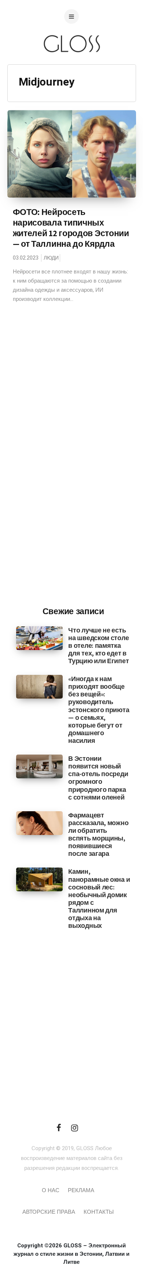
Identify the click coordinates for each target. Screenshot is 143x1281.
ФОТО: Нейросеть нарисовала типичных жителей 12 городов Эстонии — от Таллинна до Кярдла (71, 228)
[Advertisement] (73, 480)
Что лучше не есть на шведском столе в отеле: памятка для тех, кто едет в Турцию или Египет (98, 645)
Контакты (99, 1212)
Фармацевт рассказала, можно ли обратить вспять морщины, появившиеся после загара (98, 834)
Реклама (81, 1190)
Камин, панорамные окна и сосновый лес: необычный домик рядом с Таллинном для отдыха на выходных (99, 898)
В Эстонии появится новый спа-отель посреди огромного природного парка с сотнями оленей (98, 777)
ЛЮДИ (51, 258)
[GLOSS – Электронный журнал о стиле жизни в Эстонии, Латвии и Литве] (71, 66)
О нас (50, 1190)
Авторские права (48, 1212)
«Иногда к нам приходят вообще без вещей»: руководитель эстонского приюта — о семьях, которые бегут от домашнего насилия (98, 709)
